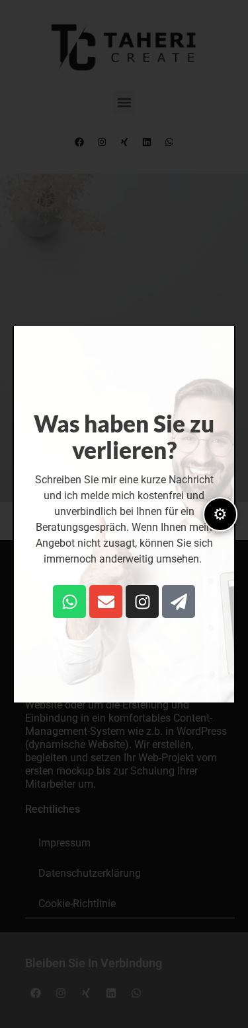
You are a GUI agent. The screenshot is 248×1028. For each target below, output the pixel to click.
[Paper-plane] (178, 601)
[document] (124, 514)
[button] (216, 345)
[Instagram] (142, 601)
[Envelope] (105, 601)
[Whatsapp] (69, 601)
